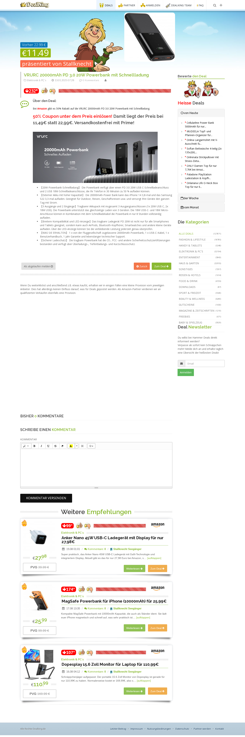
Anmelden (186, 372)
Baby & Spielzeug (200, 322)
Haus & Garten (200, 263)
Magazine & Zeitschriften (200, 310)
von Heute (190, 113)
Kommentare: (96, 549)
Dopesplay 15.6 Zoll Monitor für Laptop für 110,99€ (110, 664)
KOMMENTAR (28, 439)
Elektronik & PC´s (200, 251)
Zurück (143, 266)
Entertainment (200, 257)
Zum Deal (160, 266)
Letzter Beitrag (118, 728)
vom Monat (191, 207)
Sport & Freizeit (200, 293)
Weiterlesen (133, 568)
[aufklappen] (154, 558)
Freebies (200, 316)
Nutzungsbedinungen (159, 728)
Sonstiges (200, 269)
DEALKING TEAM (180, 5)
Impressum (137, 728)
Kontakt (219, 728)
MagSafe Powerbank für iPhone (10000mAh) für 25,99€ (114, 601)
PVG (39, 567)
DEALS (108, 5)
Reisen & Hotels (200, 275)
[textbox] (96, 468)
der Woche (191, 198)
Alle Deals (200, 233)
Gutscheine (200, 304)
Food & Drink (200, 281)
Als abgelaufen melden (37, 266)
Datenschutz (182, 728)
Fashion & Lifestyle (200, 239)
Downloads (200, 287)
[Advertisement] (96, 303)
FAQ (201, 5)
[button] (26, 446)
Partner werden (202, 728)
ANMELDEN (152, 5)
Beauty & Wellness (200, 298)
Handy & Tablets (200, 245)
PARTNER (129, 5)
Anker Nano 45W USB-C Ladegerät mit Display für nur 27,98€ (113, 539)
